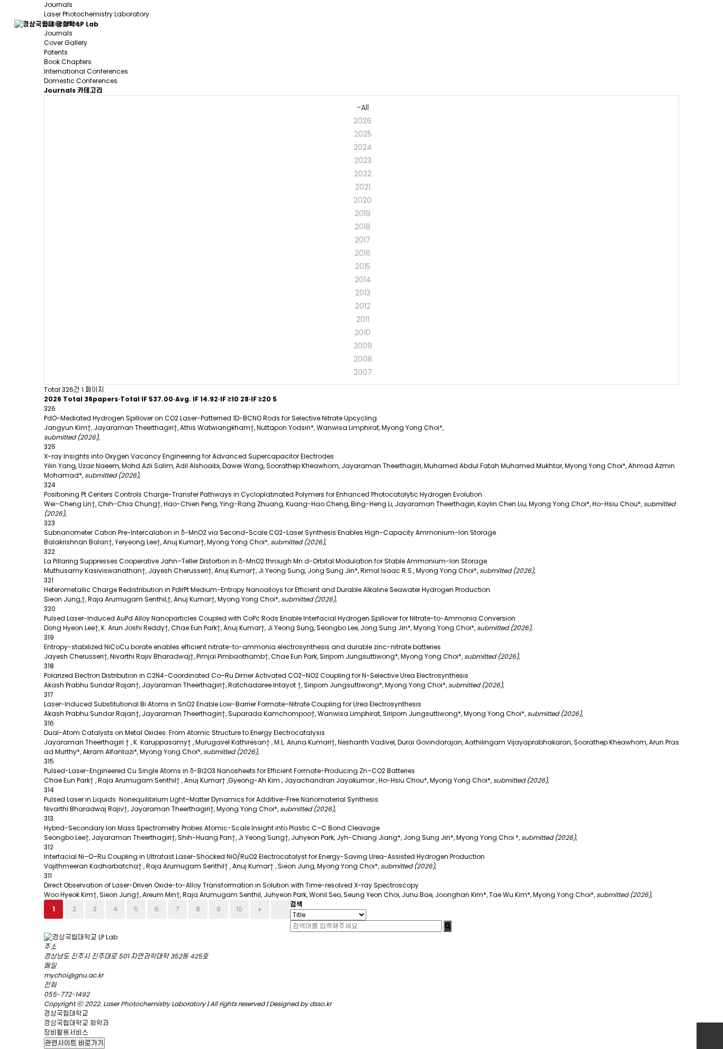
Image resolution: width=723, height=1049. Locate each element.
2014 (363, 279)
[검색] (447, 926)
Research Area (410, 23)
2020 (363, 200)
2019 (362, 213)
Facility (323, 23)
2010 (362, 332)
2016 (362, 253)
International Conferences (86, 71)
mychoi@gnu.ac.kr (73, 975)
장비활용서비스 (66, 1032)
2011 (362, 319)
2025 (363, 134)
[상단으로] (710, 1036)
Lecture (585, 23)
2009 (363, 345)
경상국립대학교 (66, 1013)
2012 (362, 306)
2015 (362, 266)
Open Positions (673, 23)
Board (256, 23)
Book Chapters (68, 61)
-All (363, 107)
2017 (362, 240)
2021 (362, 187)
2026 (363, 120)
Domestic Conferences (81, 80)
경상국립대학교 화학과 (76, 1022)
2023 (363, 160)
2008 (363, 359)
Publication (506, 23)
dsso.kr (320, 1003)
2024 (363, 147)
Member (185, 23)
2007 (363, 372)
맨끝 (280, 909)
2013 (362, 293)
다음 (259, 909)
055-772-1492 (66, 994)
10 (239, 908)
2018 (362, 226)
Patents (56, 52)
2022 (363, 173)
